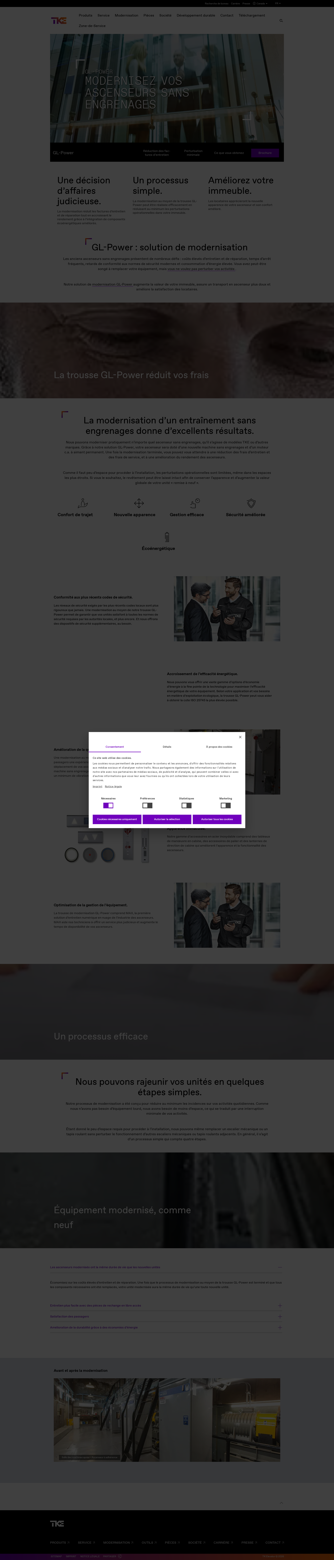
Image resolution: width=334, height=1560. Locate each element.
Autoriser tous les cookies (217, 819)
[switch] (147, 805)
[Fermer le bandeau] (240, 737)
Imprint (97, 786)
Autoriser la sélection (167, 819)
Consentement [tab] (115, 747)
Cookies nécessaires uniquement (117, 819)
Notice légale (113, 786)
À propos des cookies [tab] (219, 747)
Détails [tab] (167, 747)
